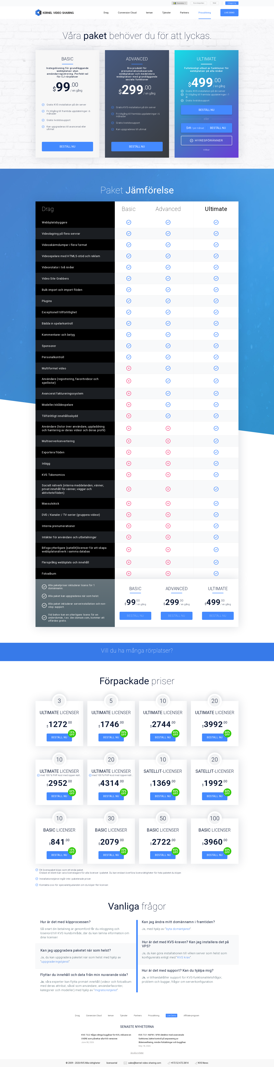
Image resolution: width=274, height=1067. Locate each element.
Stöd (214, 3)
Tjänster (123, 1015)
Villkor (206, 150)
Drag (77, 1015)
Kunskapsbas (198, 3)
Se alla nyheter (137, 1053)
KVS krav (183, 957)
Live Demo (229, 12)
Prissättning (153, 1015)
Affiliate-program (191, 1015)
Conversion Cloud (94, 1015)
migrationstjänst (106, 990)
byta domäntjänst (178, 929)
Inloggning (232, 3)
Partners (138, 1015)
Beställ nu (67, 146)
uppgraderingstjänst (55, 961)
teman (111, 1015)
